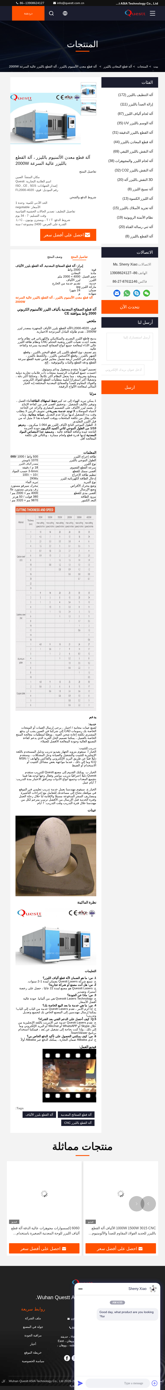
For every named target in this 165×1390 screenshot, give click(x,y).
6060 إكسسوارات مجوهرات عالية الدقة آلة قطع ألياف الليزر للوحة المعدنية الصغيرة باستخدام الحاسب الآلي (45, 1231)
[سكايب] (136, 293)
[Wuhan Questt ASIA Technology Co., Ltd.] (135, 13)
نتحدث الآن (130, 307)
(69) (133, 151)
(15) (133, 208)
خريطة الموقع (33, 1352)
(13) (137, 198)
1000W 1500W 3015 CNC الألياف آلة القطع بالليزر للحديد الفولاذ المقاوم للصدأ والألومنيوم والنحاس (124, 1231)
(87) (135, 114)
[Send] (80, 1383)
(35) (135, 123)
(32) (134, 170)
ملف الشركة (33, 1318)
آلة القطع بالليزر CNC (78, 1122)
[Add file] (155, 1383)
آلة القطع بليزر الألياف (39, 1114)
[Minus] (80, 1288)
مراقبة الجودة (33, 1335)
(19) (135, 217)
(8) (140, 189)
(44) (133, 142)
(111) (136, 104)
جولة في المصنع (33, 1326)
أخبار (33, 1344)
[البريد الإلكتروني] (117, 293)
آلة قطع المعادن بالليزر (118, 66)
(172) (135, 95)
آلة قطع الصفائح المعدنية (76, 1114)
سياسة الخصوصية (33, 1361)
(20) (135, 180)
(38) (130, 161)
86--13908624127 (31, 3)
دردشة (28, 13)
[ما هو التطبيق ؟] (126, 293)
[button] (148, 1203)
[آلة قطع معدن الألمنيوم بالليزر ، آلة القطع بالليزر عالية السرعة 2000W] (45, 118)
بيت (155, 66)
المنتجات (142, 66)
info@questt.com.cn (70, 3)
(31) (132, 132)
